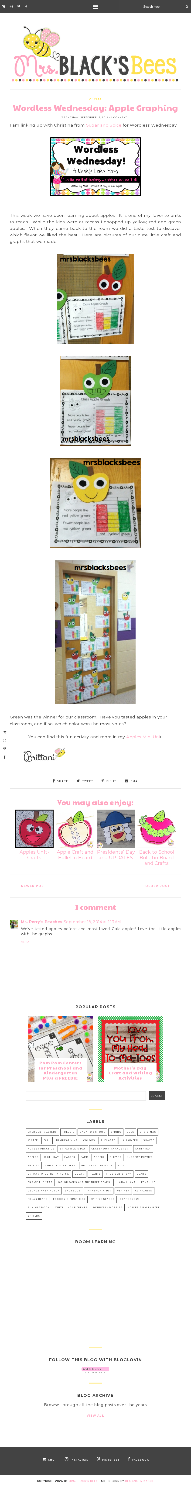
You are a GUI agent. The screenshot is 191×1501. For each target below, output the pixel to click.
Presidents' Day (118, 1174)
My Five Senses (103, 1199)
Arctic (99, 1157)
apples (95, 98)
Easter (69, 1157)
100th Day (51, 1157)
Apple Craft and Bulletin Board (75, 854)
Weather (123, 1190)
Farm (84, 1157)
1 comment (119, 117)
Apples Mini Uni (143, 736)
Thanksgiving (67, 1140)
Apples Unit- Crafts (34, 854)
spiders (34, 1216)
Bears (142, 1174)
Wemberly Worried (108, 1207)
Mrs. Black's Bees (83, 1481)
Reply (25, 941)
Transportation (98, 1190)
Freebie (68, 1132)
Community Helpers (60, 1165)
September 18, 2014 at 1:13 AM (92, 922)
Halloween (129, 1140)
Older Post (157, 886)
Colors (89, 1140)
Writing (34, 1165)
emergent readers (42, 1132)
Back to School (92, 1132)
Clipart (115, 1157)
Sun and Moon (39, 1207)
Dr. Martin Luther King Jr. (48, 1174)
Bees (130, 1132)
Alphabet (108, 1140)
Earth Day (143, 1148)
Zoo (121, 1165)
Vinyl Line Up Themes (71, 1207)
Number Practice (41, 1148)
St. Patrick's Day (73, 1148)
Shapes (149, 1140)
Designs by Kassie (139, 1481)
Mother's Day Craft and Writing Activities (130, 1073)
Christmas (148, 1132)
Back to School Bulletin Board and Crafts (156, 857)
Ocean (80, 1174)
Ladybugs (73, 1190)
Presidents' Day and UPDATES (116, 854)
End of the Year (40, 1182)
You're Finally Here (144, 1207)
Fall (47, 1140)
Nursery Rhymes (140, 1157)
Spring (115, 1132)
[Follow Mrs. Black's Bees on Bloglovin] (95, 1372)
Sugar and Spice (104, 125)
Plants (95, 1174)
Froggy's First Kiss (69, 1199)
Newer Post (33, 886)
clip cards (143, 1190)
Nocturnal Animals (97, 1165)
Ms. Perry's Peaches (41, 922)
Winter (33, 1140)
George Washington (44, 1190)
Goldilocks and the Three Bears (84, 1182)
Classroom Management (110, 1148)
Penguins (148, 1182)
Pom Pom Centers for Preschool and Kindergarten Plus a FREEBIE (61, 1070)
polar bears (38, 1199)
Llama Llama (126, 1182)
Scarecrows (130, 1199)
